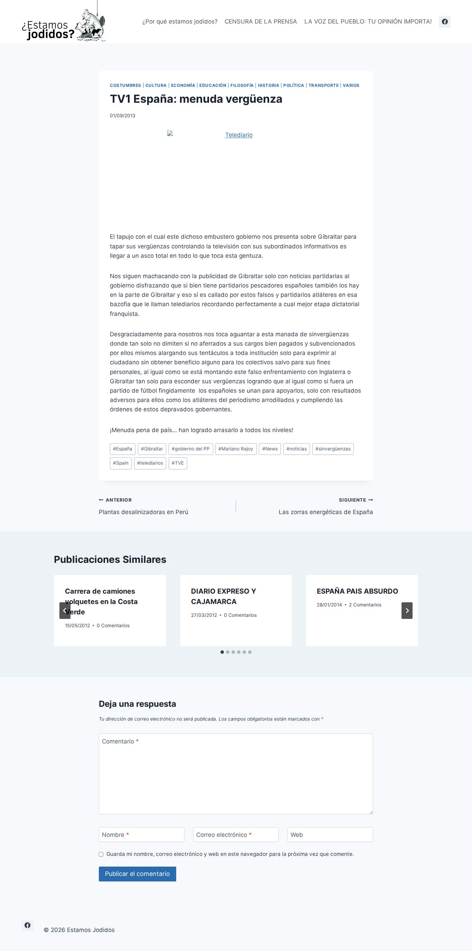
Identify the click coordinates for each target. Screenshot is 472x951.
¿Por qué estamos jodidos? (180, 21)
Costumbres (125, 85)
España (122, 448)
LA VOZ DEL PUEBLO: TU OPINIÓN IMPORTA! (368, 21)
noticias (296, 448)
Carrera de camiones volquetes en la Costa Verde (101, 601)
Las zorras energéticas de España (326, 506)
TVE (178, 463)
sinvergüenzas (333, 448)
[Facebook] (445, 22)
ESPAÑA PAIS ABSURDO (357, 591)
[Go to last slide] (64, 610)
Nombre (115, 834)
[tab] (222, 652)
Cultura (156, 85)
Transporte (324, 85)
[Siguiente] (407, 610)
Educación (212, 85)
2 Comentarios (365, 604)
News (270, 448)
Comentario (120, 741)
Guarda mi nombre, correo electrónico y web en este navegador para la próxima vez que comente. (230, 854)
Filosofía (242, 85)
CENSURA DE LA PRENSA (261, 21)
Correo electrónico (224, 834)
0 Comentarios (113, 625)
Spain (121, 463)
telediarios (150, 463)
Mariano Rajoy (235, 448)
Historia (269, 85)
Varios (351, 85)
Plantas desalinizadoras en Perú (143, 506)
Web (297, 834)
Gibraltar (152, 448)
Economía (183, 85)
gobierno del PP (191, 448)
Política (293, 85)
